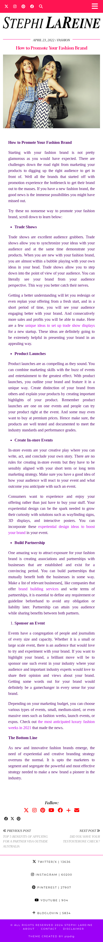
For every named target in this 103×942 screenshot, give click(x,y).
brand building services (38, 589)
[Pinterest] (23, 6)
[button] (96, 6)
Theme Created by (51, 936)
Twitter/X (53, 862)
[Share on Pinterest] (19, 819)
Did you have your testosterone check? (81, 836)
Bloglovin (53, 913)
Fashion (63, 40)
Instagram (53, 874)
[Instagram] (14, 6)
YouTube (53, 900)
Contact (49, 928)
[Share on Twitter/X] (12, 819)
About (29, 928)
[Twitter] (6, 6)
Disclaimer (73, 928)
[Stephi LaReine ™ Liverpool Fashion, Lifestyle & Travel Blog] (51, 16)
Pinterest (53, 887)
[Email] (76, 810)
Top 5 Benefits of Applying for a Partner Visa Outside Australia (25, 838)
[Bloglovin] (68, 810)
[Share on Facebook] (6, 819)
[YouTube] (51, 810)
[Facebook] (32, 6)
